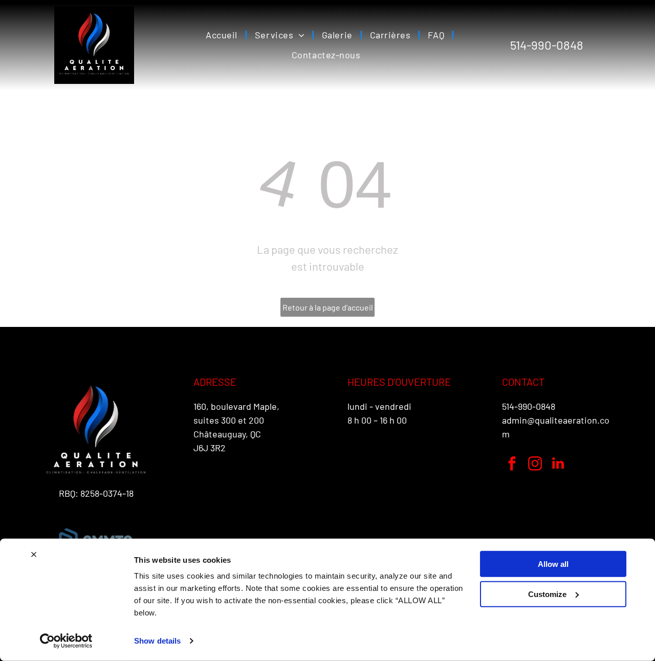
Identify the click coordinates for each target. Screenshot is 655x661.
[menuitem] (222, 35)
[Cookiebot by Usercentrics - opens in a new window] (66, 641)
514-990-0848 (528, 406)
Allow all (553, 564)
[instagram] (535, 464)
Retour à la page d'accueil (327, 307)
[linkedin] (558, 464)
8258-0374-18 (107, 493)
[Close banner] (33, 554)
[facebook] (512, 464)
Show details (157, 640)
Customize (547, 593)
